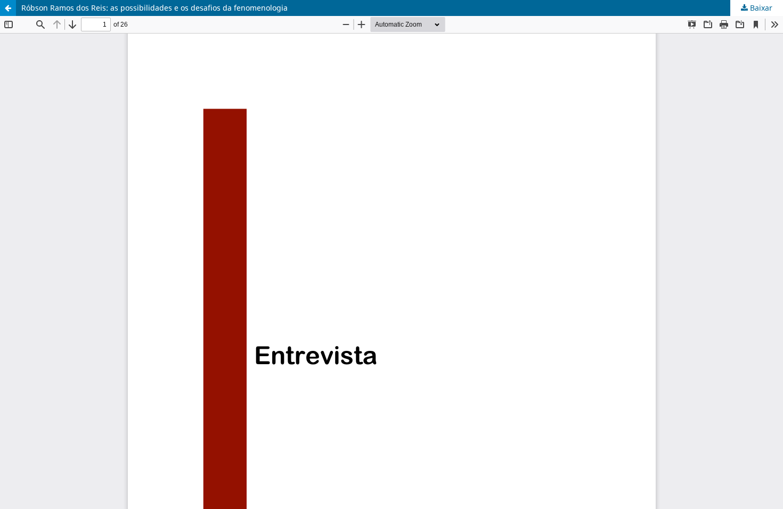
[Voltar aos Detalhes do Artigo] (8, 8)
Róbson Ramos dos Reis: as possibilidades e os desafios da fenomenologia (154, 8)
